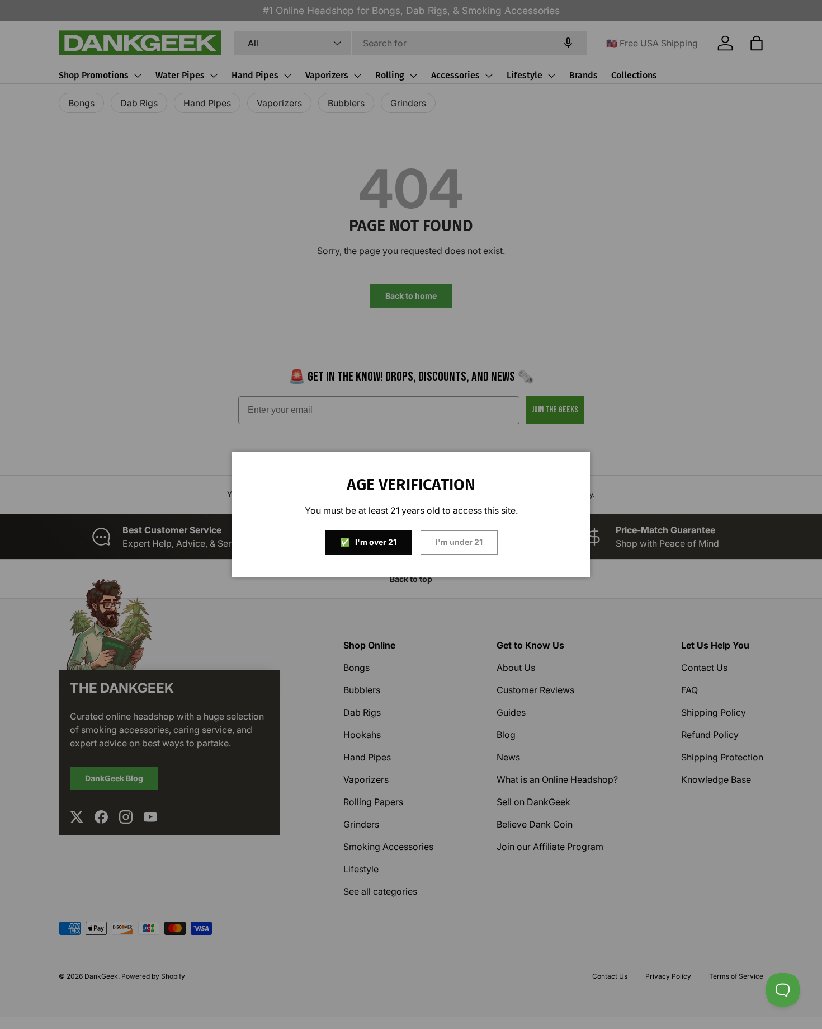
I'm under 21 (459, 542)
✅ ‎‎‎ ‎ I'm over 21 (368, 542)
